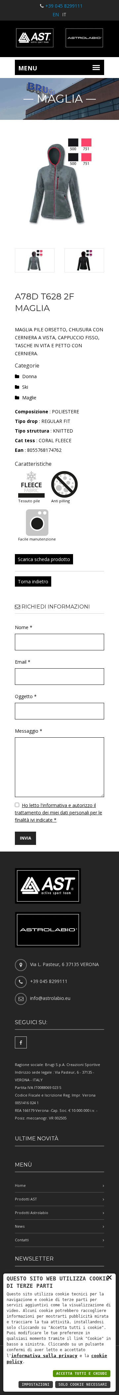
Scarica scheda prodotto (44, 559)
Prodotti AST (26, 1198)
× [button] (109, 1277)
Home (20, 1185)
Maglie (29, 397)
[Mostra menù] (96, 67)
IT (64, 14)
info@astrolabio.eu (50, 998)
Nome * (23, 627)
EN (56, 14)
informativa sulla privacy (44, 1355)
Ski (25, 387)
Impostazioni (36, 1384)
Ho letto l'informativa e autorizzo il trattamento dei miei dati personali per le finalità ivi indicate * (58, 812)
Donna (29, 376)
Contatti (22, 1239)
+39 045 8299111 (64, 6)
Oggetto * (26, 696)
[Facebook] (21, 1042)
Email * (22, 662)
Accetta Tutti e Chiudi (81, 1373)
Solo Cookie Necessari (83, 1384)
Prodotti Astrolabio (31, 1212)
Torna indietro (33, 581)
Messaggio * (28, 731)
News (19, 1226)
